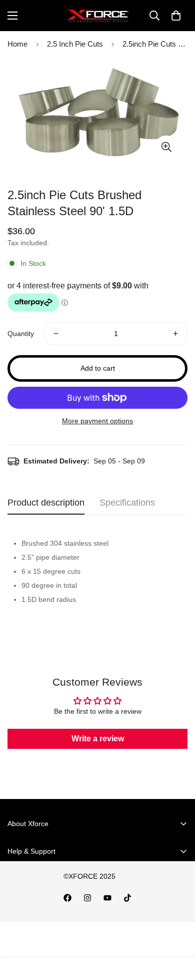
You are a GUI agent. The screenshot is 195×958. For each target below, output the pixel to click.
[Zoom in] (166, 146)
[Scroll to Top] (177, 905)
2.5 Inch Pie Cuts (75, 44)
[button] (176, 15)
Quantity (21, 334)
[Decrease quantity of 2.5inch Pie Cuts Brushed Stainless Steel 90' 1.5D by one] (56, 334)
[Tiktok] (128, 898)
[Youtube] (108, 898)
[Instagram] (88, 898)
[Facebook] (68, 898)
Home (18, 44)
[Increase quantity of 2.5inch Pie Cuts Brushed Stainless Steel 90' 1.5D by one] (175, 334)
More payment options (97, 421)
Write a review (98, 738)
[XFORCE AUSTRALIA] (97, 15)
